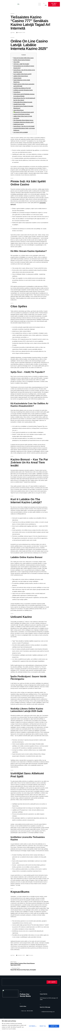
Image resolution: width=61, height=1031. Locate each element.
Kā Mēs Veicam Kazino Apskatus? (21, 59)
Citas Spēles (16, 61)
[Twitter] (22, 999)
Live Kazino (16, 118)
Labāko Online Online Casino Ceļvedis (22, 116)
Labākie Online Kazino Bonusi (20, 76)
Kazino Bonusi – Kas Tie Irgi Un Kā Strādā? (23, 126)
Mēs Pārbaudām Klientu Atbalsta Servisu (23, 120)
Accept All (54, 1026)
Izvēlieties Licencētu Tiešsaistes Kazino (23, 90)
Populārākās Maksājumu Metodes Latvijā (23, 122)
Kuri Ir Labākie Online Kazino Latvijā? (22, 74)
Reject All (43, 1026)
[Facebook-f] (20, 999)
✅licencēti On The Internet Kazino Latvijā (23, 112)
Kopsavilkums (16, 92)
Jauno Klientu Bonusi (18, 110)
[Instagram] (25, 999)
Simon (13, 32)
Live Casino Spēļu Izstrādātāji (20, 132)
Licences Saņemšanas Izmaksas (21, 114)
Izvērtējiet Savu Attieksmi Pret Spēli (22, 88)
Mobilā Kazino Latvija (18, 124)
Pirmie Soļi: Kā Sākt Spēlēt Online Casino (23, 57)
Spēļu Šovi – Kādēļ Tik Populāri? (21, 63)
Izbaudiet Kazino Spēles (19, 104)
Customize (32, 1026)
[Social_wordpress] (27, 999)
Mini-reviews (30, 955)
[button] (39, 4)
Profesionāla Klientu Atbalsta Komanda (22, 102)
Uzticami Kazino (17, 78)
